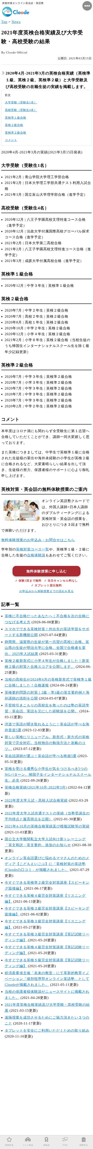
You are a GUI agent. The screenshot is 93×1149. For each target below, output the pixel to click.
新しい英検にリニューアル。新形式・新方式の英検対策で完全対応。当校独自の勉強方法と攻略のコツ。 (47, 743)
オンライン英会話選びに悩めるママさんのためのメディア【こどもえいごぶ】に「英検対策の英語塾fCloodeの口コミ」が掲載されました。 (47, 864)
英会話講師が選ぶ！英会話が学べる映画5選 (41, 756)
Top (4, 22)
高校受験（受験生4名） (21, 110)
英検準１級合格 (15, 117)
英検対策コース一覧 (32, 549)
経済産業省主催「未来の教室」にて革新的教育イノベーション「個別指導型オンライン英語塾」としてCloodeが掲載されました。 (47, 979)
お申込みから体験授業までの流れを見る (46, 591)
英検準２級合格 (15, 132)
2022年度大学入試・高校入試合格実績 (36, 800)
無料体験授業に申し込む (46, 571)
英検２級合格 (14, 125)
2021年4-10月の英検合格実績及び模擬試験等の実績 (47, 826)
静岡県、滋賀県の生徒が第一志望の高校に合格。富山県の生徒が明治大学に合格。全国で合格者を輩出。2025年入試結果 (47, 647)
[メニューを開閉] (87, 6)
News (16, 22)
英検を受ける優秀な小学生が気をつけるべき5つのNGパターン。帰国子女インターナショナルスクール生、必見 (48, 774)
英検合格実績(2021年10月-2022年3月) (36, 787)
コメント (11, 140)
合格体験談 (36, 555)
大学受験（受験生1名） (21, 102)
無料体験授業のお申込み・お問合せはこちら (38, 540)
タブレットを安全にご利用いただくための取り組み (47, 1030)
